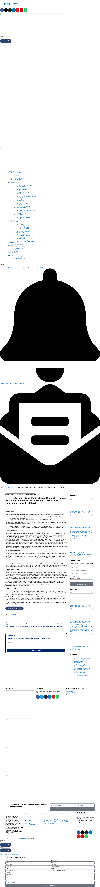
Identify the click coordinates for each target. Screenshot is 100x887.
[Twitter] (42, 697)
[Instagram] (10, 10)
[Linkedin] (14, 10)
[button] (10, 506)
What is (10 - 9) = (74, 578)
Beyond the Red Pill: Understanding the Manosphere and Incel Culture (80, 528)
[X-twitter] (6, 10)
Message (7, 872)
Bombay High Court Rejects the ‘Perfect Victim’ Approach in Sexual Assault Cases (80, 512)
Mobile (7, 868)
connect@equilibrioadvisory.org (84, 824)
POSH (7, 487)
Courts (10, 487)
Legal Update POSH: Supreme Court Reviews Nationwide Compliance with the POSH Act (22, 267)
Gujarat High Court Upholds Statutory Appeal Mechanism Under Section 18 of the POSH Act (81, 537)
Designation (53, 864)
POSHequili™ (26, 839)
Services (52, 868)
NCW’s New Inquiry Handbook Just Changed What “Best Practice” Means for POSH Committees (80, 554)
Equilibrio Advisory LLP (16, 839)
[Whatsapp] (25, 10)
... (16, 833)
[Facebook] (2, 10)
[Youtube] (18, 10)
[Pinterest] (21, 10)
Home (1, 487)
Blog (4, 487)
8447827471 (83, 827)
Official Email (53, 860)
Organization (8, 864)
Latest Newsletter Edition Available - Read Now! (12, 383)
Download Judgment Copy (14, 608)
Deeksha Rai (13, 614)
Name (6, 860)
